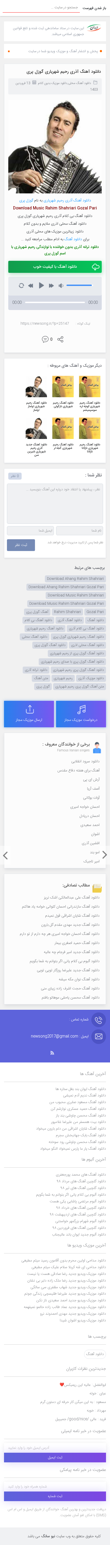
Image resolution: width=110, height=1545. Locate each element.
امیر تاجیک (92, 861)
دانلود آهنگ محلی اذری (87, 645)
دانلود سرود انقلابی (85, 761)
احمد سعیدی (90, 825)
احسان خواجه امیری (85, 807)
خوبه (96, 1411)
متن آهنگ (41, 678)
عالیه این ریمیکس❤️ (83, 1385)
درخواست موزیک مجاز (80, 720)
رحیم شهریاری (54, 200)
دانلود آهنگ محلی (79, 83)
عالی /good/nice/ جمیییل (81, 1419)
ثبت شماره (55, 1496)
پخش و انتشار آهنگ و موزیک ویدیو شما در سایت (63, 51)
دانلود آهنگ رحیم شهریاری (45, 629)
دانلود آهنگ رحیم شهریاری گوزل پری (78, 637)
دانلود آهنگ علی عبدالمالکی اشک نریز (72, 897)
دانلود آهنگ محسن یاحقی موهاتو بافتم (71, 998)
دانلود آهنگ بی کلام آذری (86, 629)
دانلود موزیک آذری (91, 678)
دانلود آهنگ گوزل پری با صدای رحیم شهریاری (72, 662)
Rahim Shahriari (67, 612)
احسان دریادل (90, 816)
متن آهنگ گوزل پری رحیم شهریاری (79, 687)
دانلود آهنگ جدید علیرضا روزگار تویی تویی (68, 970)
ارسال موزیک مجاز (29, 720)
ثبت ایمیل (55, 1457)
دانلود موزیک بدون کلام (52, 83)
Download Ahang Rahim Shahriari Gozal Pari (66, 587)
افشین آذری (91, 843)
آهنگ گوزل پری (37, 612)
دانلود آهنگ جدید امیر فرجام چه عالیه (72, 952)
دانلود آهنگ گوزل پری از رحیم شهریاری (77, 653)
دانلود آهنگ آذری (78, 200)
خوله (97, 1393)
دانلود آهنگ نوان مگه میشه (79, 979)
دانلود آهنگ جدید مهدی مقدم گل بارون (70, 925)
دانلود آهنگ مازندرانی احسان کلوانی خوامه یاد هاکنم (61, 907)
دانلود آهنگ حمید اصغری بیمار (77, 943)
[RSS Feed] (55, 1053)
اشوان (95, 834)
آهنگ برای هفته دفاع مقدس (78, 770)
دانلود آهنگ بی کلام (38, 620)
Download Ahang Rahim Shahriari (75, 579)
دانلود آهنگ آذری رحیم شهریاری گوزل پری (63, 71)
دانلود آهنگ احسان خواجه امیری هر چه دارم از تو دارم (60, 934)
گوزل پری (26, 200)
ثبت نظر (21, 545)
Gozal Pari (95, 612)
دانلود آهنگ (73, 239)
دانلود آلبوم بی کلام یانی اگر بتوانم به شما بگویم (65, 961)
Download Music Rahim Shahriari (76, 595)
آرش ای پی (91, 780)
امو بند (95, 852)
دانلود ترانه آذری (36, 670)
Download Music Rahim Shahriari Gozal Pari (66, 604)
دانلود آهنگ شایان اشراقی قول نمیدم (72, 916)
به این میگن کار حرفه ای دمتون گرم (73, 1402)
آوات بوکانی (91, 798)
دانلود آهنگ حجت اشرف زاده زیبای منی (70, 988)
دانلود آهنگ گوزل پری (49, 645)
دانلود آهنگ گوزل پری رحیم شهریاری (78, 670)
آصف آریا (93, 789)
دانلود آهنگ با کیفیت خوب (55, 266)
